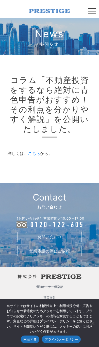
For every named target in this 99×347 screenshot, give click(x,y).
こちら (34, 153)
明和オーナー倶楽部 (49, 287)
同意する (30, 339)
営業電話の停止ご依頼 (49, 250)
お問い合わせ (49, 237)
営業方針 (49, 297)
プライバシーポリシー (61, 339)
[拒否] (92, 323)
